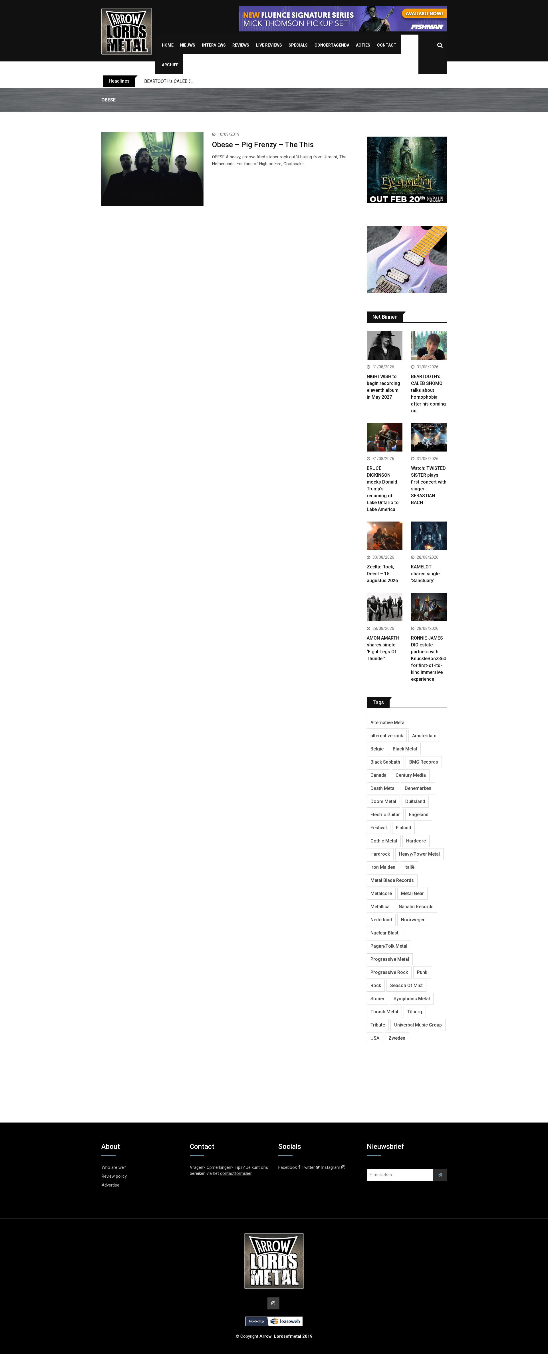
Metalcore (381, 893)
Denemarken (418, 788)
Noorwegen (413, 919)
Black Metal (405, 749)
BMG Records (423, 762)
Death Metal (383, 788)
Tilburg (414, 1011)
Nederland (381, 919)
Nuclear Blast (384, 933)
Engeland (418, 814)
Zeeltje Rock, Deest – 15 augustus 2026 (382, 573)
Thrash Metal (384, 1011)
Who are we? (114, 1167)
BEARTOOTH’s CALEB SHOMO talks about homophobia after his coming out (219, 81)
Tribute (377, 1025)
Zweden (396, 1038)
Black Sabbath (385, 762)
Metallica (380, 906)
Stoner (377, 998)
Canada (378, 775)
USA (374, 1038)
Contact (386, 45)
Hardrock (380, 854)
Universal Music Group (418, 1025)
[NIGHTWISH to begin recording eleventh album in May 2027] (384, 346)
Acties (363, 45)
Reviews (240, 45)
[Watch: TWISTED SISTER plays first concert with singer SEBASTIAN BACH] (429, 438)
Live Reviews (269, 45)
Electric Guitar (385, 814)
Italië (409, 867)
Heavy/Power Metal (419, 854)
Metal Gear (412, 893)
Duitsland (415, 801)
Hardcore (416, 841)
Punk (422, 972)
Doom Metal (383, 801)
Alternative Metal (388, 722)
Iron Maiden (382, 867)
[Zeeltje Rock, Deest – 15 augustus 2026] (384, 537)
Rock (375, 985)
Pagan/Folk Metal (388, 946)
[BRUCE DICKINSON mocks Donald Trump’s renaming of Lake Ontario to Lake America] (384, 438)
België (377, 749)
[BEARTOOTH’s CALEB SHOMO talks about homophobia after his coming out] (429, 346)
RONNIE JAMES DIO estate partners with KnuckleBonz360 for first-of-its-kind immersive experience (428, 658)
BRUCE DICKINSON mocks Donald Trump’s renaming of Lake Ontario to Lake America (383, 489)
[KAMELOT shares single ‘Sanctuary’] (429, 537)
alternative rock (386, 735)
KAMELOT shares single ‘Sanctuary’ (425, 573)
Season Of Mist (406, 985)
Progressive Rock (389, 972)
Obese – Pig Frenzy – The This (263, 144)
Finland (403, 827)
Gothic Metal (383, 841)
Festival (378, 827)
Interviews (214, 45)
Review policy (114, 1176)
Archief (170, 65)
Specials (298, 45)
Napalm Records (416, 906)
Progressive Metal (389, 959)
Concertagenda (332, 45)
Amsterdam (424, 735)
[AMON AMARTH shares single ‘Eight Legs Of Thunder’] (384, 608)
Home (168, 45)
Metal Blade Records (392, 880)
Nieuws (187, 45)
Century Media (411, 775)
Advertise (110, 1185)
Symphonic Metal (412, 998)
